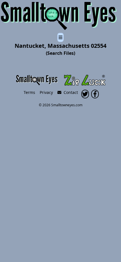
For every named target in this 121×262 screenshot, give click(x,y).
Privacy (46, 92)
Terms (29, 92)
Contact (69, 92)
